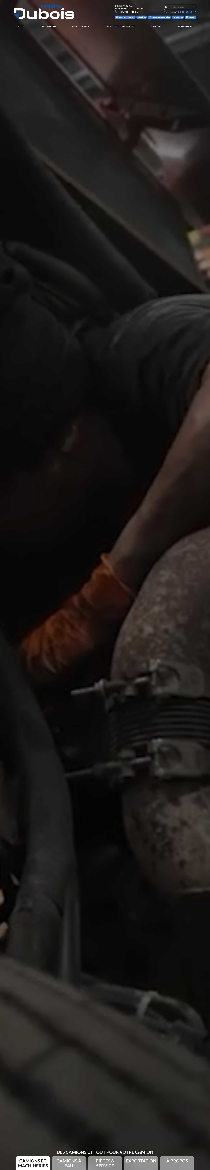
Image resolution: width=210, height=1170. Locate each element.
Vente (21, 26)
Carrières (156, 26)
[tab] (33, 1163)
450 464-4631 (128, 11)
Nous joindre (185, 26)
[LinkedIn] (191, 12)
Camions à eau (48, 26)
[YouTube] (183, 12)
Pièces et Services (81, 26)
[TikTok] (194, 12)
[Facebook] (179, 12)
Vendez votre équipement (121, 26)
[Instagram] (187, 12)
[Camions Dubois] (44, 12)
